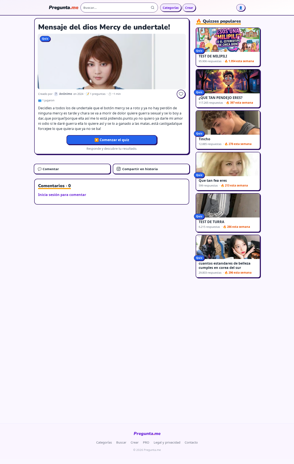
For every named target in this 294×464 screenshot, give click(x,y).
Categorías (171, 8)
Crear (189, 8)
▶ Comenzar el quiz (111, 139)
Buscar (121, 442)
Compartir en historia (140, 169)
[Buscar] (152, 7)
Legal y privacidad (167, 442)
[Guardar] (181, 94)
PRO (146, 442)
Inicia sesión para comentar (62, 194)
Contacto (191, 442)
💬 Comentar (48, 169)
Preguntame (147, 433)
